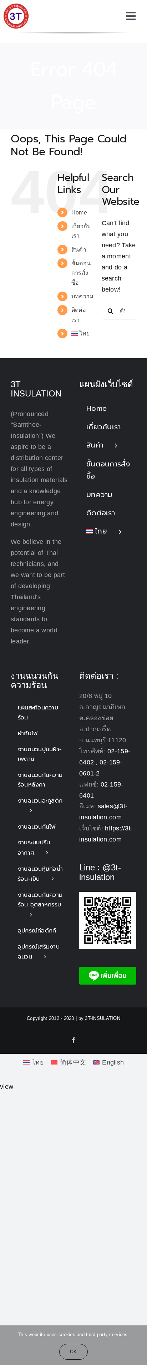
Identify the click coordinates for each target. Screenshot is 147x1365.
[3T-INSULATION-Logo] (16, 6)
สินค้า (78, 250)
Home (79, 212)
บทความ (82, 296)
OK (73, 1351)
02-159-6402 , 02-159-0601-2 (104, 762)
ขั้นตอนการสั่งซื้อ (81, 272)
